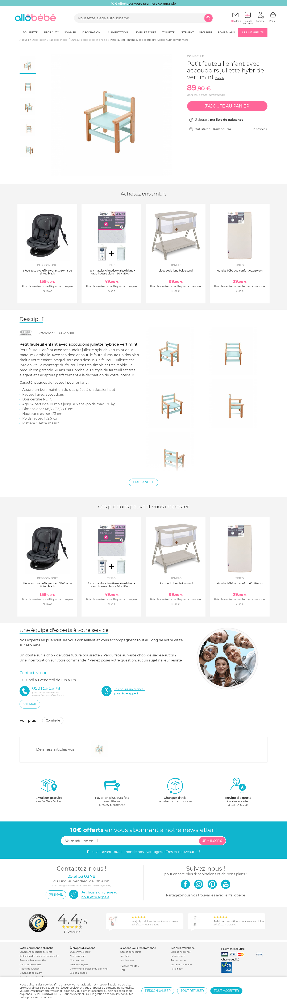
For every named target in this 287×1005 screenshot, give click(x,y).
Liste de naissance (181, 952)
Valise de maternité (181, 964)
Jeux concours (178, 960)
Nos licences (127, 960)
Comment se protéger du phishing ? (89, 968)
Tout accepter (226, 991)
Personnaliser (158, 991)
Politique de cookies (30, 964)
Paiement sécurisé (233, 948)
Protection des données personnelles (39, 956)
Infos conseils (178, 956)
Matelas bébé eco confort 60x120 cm (240, 270)
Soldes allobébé (78, 973)
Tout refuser (192, 991)
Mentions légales (79, 964)
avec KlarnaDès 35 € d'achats (112, 801)
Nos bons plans (78, 956)
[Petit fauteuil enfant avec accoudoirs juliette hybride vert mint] (99, 748)
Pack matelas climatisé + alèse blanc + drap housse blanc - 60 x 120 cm (111, 272)
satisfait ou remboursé (175, 799)
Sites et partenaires (130, 952)
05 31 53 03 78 (238, 805)
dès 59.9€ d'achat (49, 799)
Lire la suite (143, 482)
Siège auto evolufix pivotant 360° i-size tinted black (47, 272)
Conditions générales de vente (36, 952)
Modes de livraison (29, 968)
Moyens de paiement (31, 973)
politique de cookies (39, 997)
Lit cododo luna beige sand (176, 270)
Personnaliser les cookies (33, 960)
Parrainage (177, 968)
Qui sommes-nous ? (81, 952)
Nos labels (125, 956)
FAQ (122, 970)
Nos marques (77, 960)
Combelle (195, 56)
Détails (219, 78)
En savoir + (259, 129)
